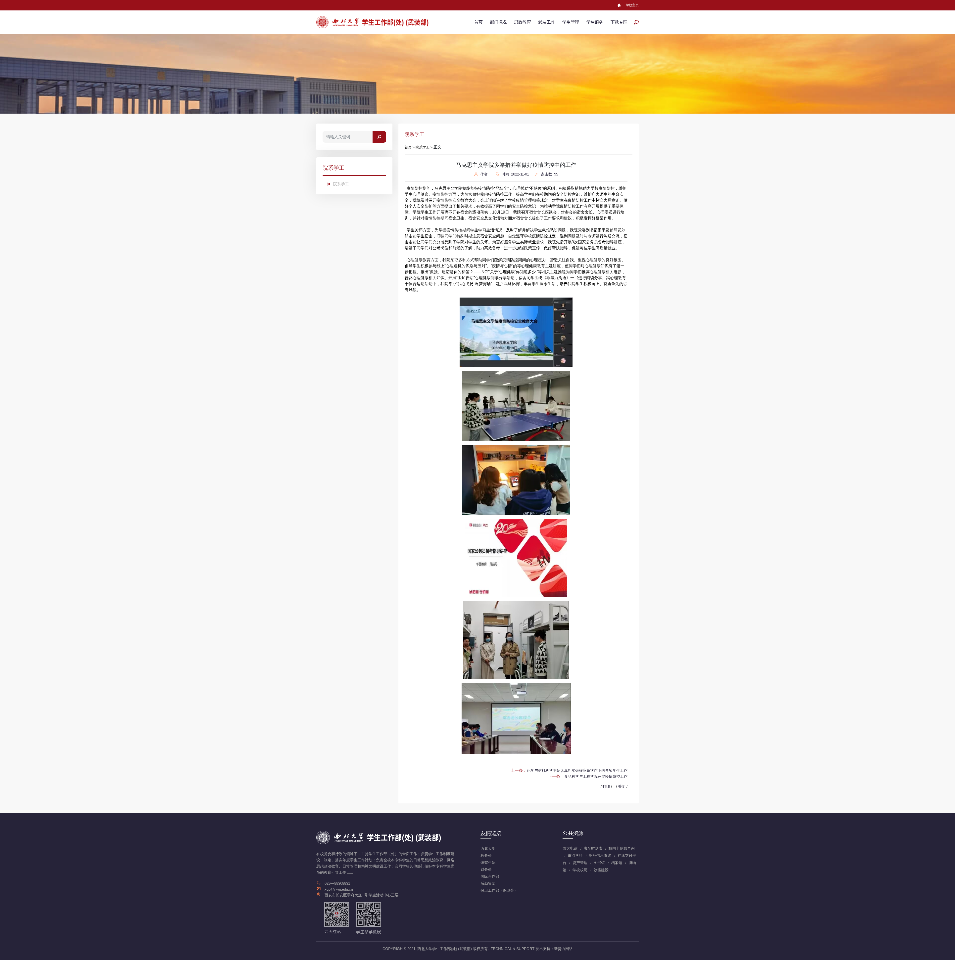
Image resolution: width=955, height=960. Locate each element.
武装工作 (546, 22)
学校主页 (632, 5)
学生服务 (594, 22)
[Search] (379, 137)
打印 (606, 786)
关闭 (621, 786)
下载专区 (619, 22)
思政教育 (522, 22)
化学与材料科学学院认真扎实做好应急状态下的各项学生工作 (577, 770)
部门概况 (498, 22)
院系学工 (341, 184)
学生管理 (570, 22)
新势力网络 (563, 949)
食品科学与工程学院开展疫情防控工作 (595, 776)
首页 (478, 22)
